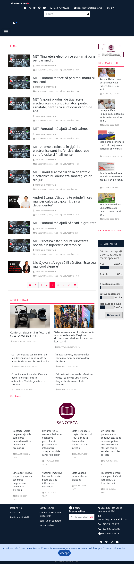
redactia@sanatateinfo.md (112, 519)
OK (91, 517)
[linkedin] (112, 542)
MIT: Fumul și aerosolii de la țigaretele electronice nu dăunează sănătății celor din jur (62, 176)
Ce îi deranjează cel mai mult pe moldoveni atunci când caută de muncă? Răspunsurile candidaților (30, 358)
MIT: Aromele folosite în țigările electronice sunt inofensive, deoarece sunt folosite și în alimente (61, 150)
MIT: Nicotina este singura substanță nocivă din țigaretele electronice (60, 243)
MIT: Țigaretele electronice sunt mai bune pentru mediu (64, 58)
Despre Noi (16, 507)
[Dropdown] (15, 22)
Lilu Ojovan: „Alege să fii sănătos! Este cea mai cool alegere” (64, 264)
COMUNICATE (47, 507)
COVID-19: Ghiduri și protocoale (51, 514)
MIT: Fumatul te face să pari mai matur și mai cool (64, 80)
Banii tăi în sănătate (50, 520)
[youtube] (117, 542)
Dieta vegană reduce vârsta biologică (79, 476)
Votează (115, 315)
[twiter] (106, 542)
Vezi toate (15, 396)
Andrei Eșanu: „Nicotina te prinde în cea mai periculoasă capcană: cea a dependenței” (62, 201)
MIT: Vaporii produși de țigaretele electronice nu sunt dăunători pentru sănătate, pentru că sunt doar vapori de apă (62, 105)
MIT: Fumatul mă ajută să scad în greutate (64, 223)
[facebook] (101, 542)
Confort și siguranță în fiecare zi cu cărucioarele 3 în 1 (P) (30, 334)
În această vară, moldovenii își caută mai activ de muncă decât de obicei (73, 358)
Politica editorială (19, 517)
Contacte (15, 512)
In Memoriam (47, 525)
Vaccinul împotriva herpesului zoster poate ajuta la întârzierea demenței (52, 479)
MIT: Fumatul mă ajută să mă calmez (60, 128)
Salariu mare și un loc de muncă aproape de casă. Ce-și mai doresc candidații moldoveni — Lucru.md (74, 336)
